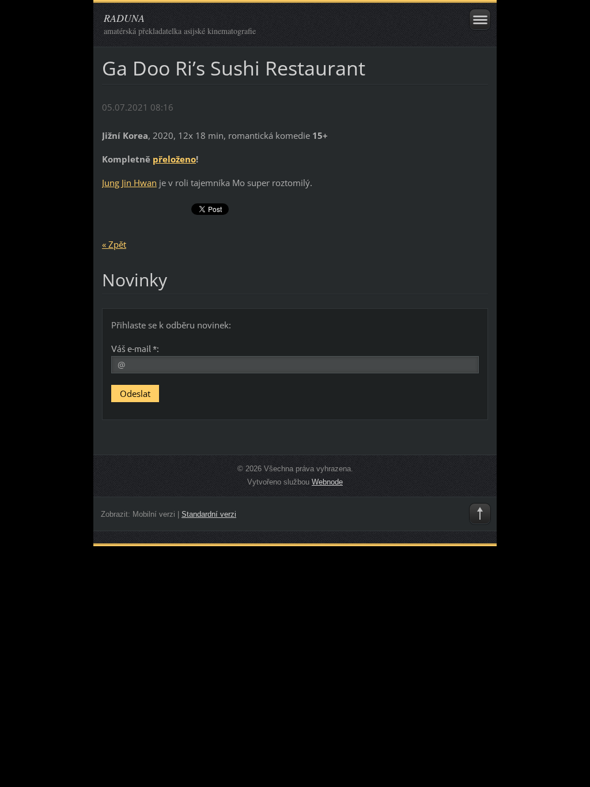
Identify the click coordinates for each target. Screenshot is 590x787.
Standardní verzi (208, 514)
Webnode (327, 482)
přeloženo (174, 159)
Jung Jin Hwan (129, 182)
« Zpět (114, 244)
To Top (480, 514)
